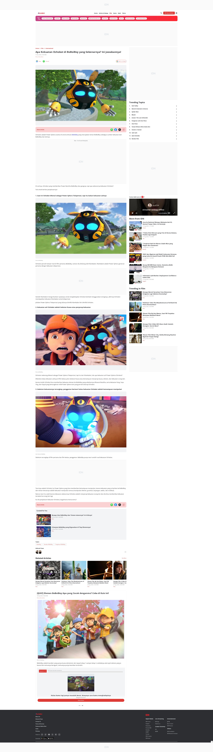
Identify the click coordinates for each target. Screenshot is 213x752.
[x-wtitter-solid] (119, 129)
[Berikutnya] (127, 569)
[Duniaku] (41, 13)
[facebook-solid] (115, 129)
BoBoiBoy (75, 135)
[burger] (176, 13)
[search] (161, 13)
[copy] (123, 129)
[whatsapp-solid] (111, 129)
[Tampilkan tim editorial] (125, 552)
